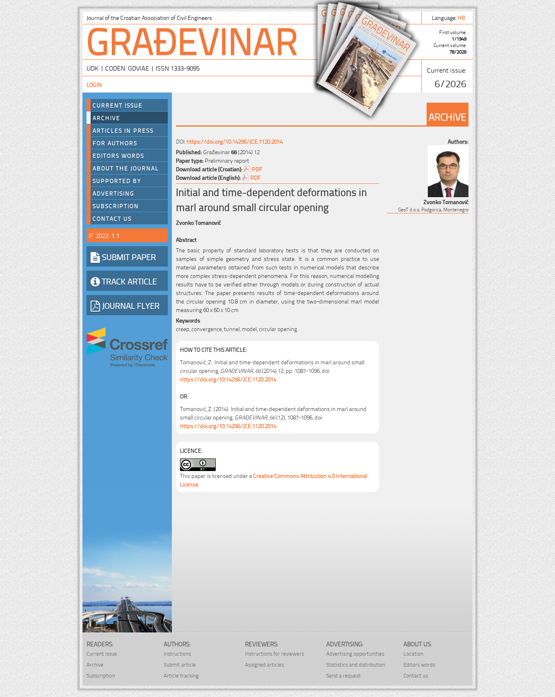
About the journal (126, 168)
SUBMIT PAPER (128, 256)
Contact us (112, 218)
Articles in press (123, 130)
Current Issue (118, 105)
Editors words (118, 155)
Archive (106, 118)
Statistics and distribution (355, 664)
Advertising (113, 193)
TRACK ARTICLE (128, 281)
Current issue (102, 653)
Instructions (177, 653)
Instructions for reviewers (274, 653)
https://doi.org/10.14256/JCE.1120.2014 (234, 141)
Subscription (116, 206)
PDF (257, 168)
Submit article (180, 664)
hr (461, 17)
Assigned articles (264, 664)
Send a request (343, 675)
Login (94, 84)
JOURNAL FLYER (130, 305)
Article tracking (181, 675)
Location (413, 653)
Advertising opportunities (355, 653)
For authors (115, 143)
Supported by (117, 180)
